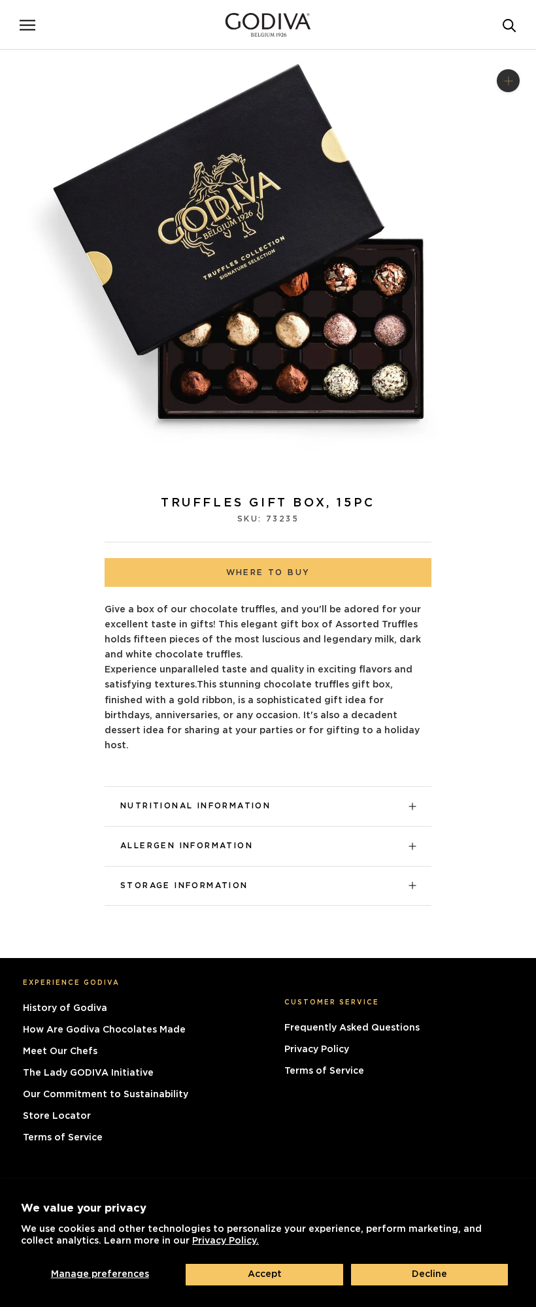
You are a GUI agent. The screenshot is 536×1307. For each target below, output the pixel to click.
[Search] (509, 24)
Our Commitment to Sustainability (105, 1094)
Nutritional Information (195, 806)
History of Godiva (65, 1008)
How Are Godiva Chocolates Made (104, 1029)
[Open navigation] (27, 25)
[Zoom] (508, 80)
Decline (429, 1274)
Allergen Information (186, 846)
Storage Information (184, 885)
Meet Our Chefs (60, 1051)
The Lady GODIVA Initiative (88, 1073)
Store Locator (57, 1116)
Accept (265, 1274)
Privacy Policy (316, 1049)
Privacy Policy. (225, 1241)
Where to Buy (268, 572)
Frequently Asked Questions (352, 1028)
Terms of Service (63, 1137)
